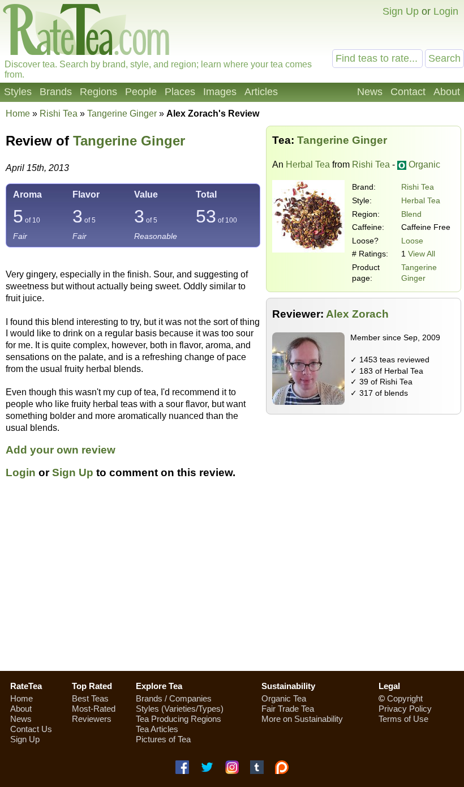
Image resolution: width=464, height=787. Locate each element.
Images (220, 91)
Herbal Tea (308, 164)
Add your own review (60, 450)
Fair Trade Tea (287, 708)
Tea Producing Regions (178, 719)
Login (445, 11)
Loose (412, 240)
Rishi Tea (417, 186)
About (446, 91)
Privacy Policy (405, 708)
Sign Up (401, 11)
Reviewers (91, 719)
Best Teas (90, 698)
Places (180, 91)
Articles (261, 91)
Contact (408, 91)
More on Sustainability (302, 719)
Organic (424, 164)
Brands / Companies (174, 698)
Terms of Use (403, 719)
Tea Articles (157, 729)
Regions (98, 91)
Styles (18, 91)
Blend (411, 214)
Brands (56, 91)
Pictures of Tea (163, 739)
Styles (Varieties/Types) (180, 708)
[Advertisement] (232, 581)
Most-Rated (93, 708)
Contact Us (31, 729)
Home (18, 113)
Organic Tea (283, 698)
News (370, 91)
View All (421, 253)
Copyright (405, 698)
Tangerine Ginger (129, 140)
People (141, 91)
